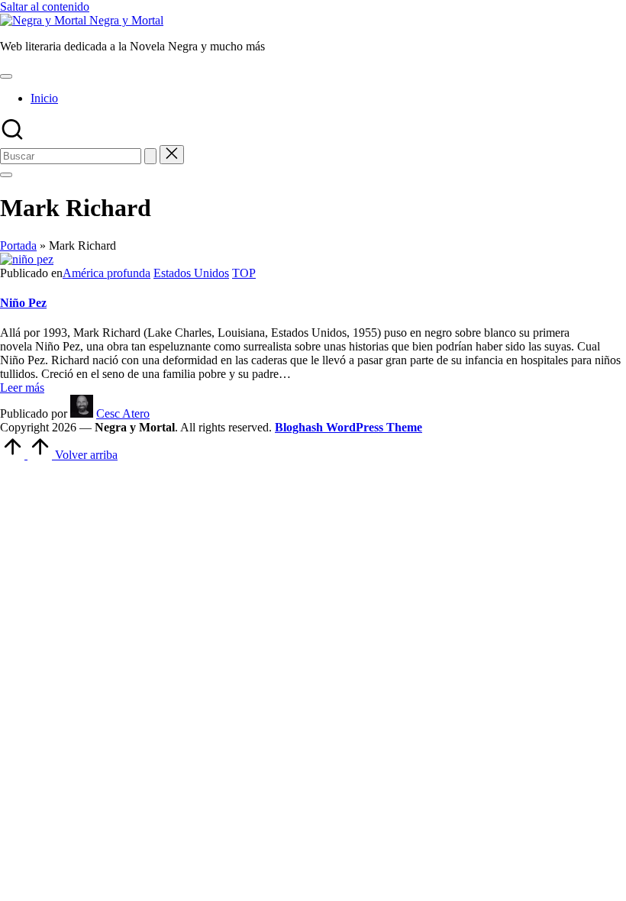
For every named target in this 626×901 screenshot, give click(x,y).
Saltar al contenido (44, 6)
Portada (18, 245)
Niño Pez (23, 302)
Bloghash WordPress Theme (348, 427)
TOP (244, 272)
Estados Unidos (191, 272)
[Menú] (6, 76)
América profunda (106, 272)
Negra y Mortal (126, 20)
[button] (150, 156)
